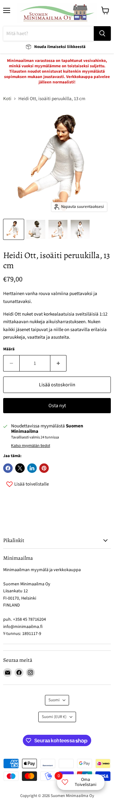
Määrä (9, 349)
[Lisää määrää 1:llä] (58, 363)
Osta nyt (57, 405)
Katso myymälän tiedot (30, 446)
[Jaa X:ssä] (20, 468)
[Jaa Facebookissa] (8, 468)
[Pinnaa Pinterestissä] (44, 468)
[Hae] (102, 33)
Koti (7, 98)
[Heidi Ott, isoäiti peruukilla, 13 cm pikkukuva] (13, 229)
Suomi (54, 700)
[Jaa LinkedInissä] (32, 468)
